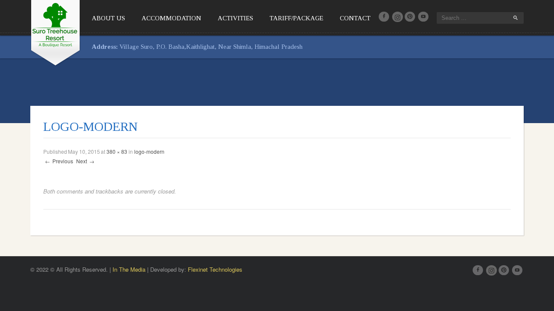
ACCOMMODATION (171, 18)
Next (85, 161)
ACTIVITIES (235, 18)
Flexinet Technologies (215, 269)
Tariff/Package (296, 18)
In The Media (129, 269)
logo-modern (149, 151)
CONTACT (355, 18)
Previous (59, 161)
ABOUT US (108, 18)
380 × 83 (116, 151)
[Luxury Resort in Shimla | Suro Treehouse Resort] (55, 31)
